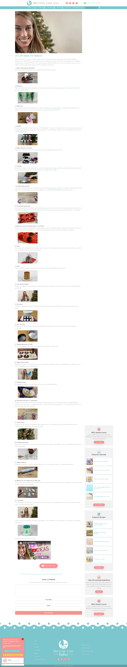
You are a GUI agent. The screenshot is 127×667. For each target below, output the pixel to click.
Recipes (59, 7)
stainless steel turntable (50, 170)
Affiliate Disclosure (87, 651)
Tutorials (50, 7)
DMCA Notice (85, 654)
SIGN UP (99, 591)
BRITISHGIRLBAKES (55, 190)
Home (29, 7)
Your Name (48, 599)
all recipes (99, 567)
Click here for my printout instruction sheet (35, 210)
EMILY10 (76, 286)
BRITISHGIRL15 (22, 131)
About (34, 7)
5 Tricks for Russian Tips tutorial (50, 110)
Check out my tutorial (21, 228)
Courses (41, 7)
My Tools (68, 7)
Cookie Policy (85, 648)
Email (48, 605)
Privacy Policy (85, 645)
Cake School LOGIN (78, 7)
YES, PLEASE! (99, 442)
